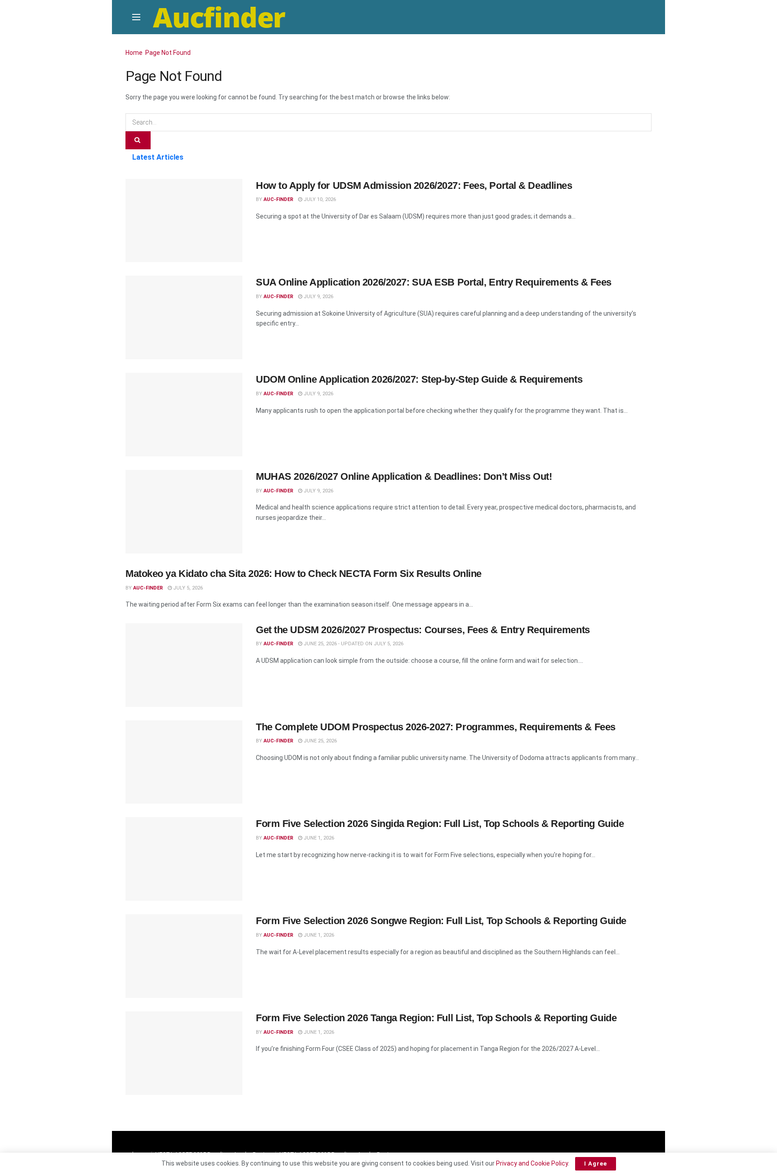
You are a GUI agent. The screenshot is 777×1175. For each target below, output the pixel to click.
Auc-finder (278, 199)
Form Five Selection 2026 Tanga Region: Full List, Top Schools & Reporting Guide (436, 1017)
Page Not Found (168, 52)
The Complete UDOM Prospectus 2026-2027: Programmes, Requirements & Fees (436, 727)
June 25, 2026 (319, 741)
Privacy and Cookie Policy (532, 1163)
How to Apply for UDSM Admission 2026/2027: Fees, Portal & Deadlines (414, 185)
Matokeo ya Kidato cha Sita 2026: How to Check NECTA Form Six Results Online (303, 573)
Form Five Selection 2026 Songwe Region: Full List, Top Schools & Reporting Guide (441, 920)
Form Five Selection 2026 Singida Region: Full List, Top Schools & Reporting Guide (440, 823)
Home (134, 52)
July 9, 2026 (317, 296)
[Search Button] (138, 140)
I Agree (595, 1163)
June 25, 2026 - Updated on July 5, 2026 (352, 644)
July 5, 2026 (187, 588)
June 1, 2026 (318, 838)
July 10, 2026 (319, 199)
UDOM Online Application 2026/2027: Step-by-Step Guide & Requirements (419, 379)
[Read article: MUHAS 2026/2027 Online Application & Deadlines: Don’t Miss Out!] (183, 512)
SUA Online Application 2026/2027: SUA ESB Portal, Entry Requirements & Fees (434, 282)
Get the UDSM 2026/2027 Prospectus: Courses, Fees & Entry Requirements (423, 629)
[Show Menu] (136, 17)
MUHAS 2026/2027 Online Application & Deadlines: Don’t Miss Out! (404, 476)
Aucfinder (219, 17)
